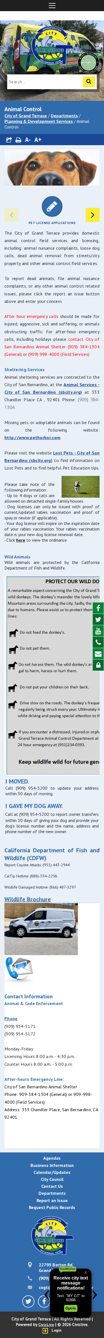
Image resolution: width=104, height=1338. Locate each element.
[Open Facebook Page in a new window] (98, 608)
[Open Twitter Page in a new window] (98, 619)
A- (28, 139)
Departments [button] (52, 1193)
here (20, 540)
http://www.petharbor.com (32, 437)
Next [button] (93, 215)
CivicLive (46, 1324)
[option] (52, 210)
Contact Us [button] (52, 1186)
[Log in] (98, 665)
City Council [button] (52, 1179)
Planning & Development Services (38, 121)
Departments (64, 115)
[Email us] (98, 654)
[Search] (89, 81)
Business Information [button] (52, 1165)
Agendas (52, 1158)
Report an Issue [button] (52, 1200)
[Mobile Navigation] (52, 5)
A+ (38, 139)
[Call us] (98, 642)
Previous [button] (11, 215)
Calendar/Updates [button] (52, 1172)
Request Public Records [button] (52, 1207)
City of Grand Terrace (25, 115)
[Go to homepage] (52, 46)
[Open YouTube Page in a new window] (98, 631)
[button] (9, 139)
